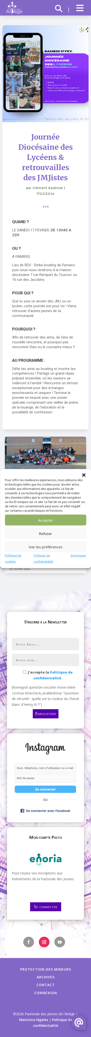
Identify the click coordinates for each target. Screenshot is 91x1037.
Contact (45, 984)
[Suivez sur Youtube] (59, 942)
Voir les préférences (46, 546)
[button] (83, 475)
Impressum (78, 555)
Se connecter (45, 906)
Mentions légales (33, 1019)
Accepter (45, 520)
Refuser (45, 533)
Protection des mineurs (45, 969)
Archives (46, 977)
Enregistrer (45, 713)
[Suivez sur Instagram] (44, 942)
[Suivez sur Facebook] (28, 942)
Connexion (45, 992)
